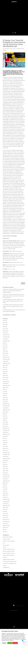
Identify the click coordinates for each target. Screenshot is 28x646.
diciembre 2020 (6, 452)
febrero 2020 (5, 470)
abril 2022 (5, 420)
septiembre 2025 (6, 341)
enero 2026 (5, 332)
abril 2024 (5, 373)
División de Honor (20, 48)
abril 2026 (5, 326)
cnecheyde (6, 48)
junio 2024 (5, 369)
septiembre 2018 (6, 505)
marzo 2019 (5, 493)
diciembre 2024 (6, 357)
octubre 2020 (5, 456)
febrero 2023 (5, 399)
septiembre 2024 (6, 363)
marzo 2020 (5, 468)
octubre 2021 (5, 432)
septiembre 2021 (6, 434)
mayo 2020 (5, 466)
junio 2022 (5, 416)
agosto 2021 (5, 436)
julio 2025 (5, 343)
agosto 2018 (5, 507)
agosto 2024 (5, 365)
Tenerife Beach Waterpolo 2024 (9, 563)
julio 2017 (5, 529)
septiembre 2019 (6, 481)
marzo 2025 (5, 351)
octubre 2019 (5, 478)
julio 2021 (5, 438)
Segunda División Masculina (9, 559)
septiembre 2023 (6, 385)
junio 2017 (5, 531)
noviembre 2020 (6, 454)
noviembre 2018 (6, 501)
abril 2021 (5, 444)
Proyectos (5, 557)
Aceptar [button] (9, 643)
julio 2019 (5, 485)
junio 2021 (5, 440)
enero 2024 (5, 379)
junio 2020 (5, 464)
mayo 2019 (5, 489)
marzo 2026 (5, 328)
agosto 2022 (5, 412)
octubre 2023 (5, 383)
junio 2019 (5, 487)
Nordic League (6, 545)
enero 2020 (5, 472)
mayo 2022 (5, 418)
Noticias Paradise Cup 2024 (8, 553)
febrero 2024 (5, 377)
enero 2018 (5, 517)
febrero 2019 (5, 495)
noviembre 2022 (6, 405)
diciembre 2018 (6, 499)
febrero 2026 (5, 330)
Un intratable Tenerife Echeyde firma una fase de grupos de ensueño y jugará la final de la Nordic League (13, 306)
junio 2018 (5, 509)
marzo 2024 (5, 375)
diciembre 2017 (6, 519)
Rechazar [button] (15, 643)
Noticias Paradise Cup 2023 (8, 551)
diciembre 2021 (6, 428)
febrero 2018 (5, 515)
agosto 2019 (5, 483)
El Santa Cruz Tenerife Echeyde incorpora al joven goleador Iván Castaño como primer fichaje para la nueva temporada (13, 296)
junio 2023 (5, 391)
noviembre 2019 (6, 476)
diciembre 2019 (6, 474)
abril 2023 (5, 395)
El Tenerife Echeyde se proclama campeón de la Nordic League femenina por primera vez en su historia (13, 301)
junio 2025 (5, 345)
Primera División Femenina (8, 555)
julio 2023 (5, 389)
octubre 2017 (5, 523)
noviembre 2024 (6, 359)
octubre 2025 (5, 339)
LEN (4, 543)
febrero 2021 (5, 448)
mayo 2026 (5, 324)
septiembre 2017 (6, 525)
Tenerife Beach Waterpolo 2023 (9, 561)
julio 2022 (5, 414)
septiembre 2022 (6, 410)
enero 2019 (5, 497)
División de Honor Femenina (9, 541)
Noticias (4, 50)
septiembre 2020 (6, 458)
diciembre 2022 (6, 403)
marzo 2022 (5, 422)
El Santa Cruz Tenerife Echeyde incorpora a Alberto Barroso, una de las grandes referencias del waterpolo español (13, 291)
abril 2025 (5, 349)
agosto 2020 (5, 460)
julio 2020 (5, 462)
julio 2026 (5, 320)
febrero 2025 (5, 353)
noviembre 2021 (6, 430)
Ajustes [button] (4, 643)
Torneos (4, 565)
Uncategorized (6, 567)
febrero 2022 (5, 424)
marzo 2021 (5, 446)
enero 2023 (5, 401)
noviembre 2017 (6, 521)
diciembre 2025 (6, 334)
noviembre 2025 (6, 336)
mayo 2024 (5, 371)
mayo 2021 (5, 442)
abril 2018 (5, 511)
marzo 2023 (5, 397)
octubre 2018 (5, 503)
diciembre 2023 (6, 381)
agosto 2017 (5, 527)
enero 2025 (5, 355)
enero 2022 (5, 426)
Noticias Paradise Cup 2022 (8, 549)
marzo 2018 (5, 513)
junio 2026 (5, 322)
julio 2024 (5, 367)
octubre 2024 (5, 361)
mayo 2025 (5, 347)
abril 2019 (5, 491)
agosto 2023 (5, 387)
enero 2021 (5, 450)
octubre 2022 (5, 407)
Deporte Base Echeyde (8, 537)
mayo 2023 (5, 393)
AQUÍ (10, 637)
